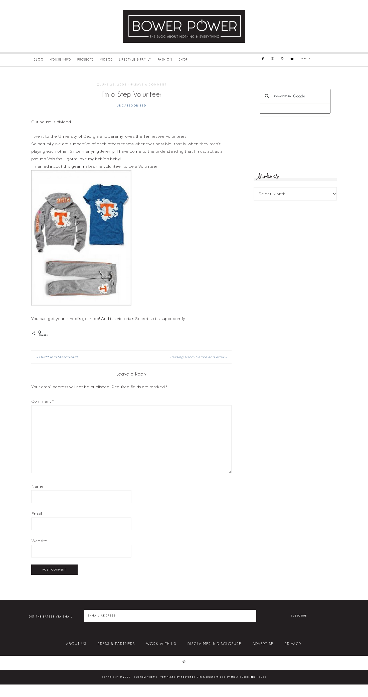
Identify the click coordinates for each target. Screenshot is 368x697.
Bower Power (184, 26)
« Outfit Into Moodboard (57, 357)
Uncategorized (131, 106)
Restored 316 (191, 677)
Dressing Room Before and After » (197, 357)
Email (36, 513)
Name (37, 486)
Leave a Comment (149, 84)
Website (39, 540)
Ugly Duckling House (248, 677)
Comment (42, 401)
